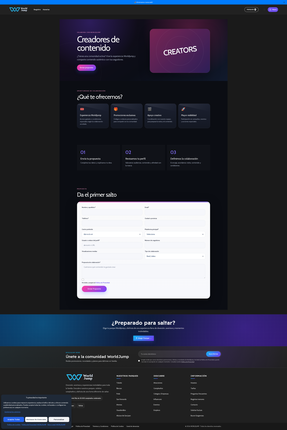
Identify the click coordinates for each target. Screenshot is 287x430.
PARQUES (250, 9)
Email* (147, 207)
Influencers (158, 399)
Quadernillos (121, 410)
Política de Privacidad (103, 283)
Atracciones (158, 383)
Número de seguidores (152, 240)
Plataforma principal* (152, 229)
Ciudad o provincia (151, 218)
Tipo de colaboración (152, 251)
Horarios (194, 383)
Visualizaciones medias (89, 251)
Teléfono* (85, 218)
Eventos (157, 405)
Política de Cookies (14, 425)
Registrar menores (197, 399)
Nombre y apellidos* (89, 207)
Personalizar (59, 419)
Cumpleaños (158, 388)
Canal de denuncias (132, 426)
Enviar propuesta (86, 68)
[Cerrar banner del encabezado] (284, 2)
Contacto (194, 405)
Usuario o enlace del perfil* (91, 240)
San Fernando (121, 399)
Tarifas (193, 388)
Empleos (157, 410)
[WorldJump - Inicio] (88, 377)
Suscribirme (213, 354)
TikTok (80, 406)
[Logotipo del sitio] (18, 9)
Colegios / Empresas (161, 394)
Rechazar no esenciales (36, 419)
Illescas (119, 388)
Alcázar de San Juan (123, 416)
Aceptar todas (14, 419)
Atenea (119, 405)
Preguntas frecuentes (199, 394)
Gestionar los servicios (12, 412)
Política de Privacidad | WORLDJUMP (34, 425)
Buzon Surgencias (197, 416)
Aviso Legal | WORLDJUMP (56, 425)
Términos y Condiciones (100, 426)
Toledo (119, 383)
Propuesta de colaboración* (91, 262)
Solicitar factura (196, 410)
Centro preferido (87, 229)
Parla (118, 394)
